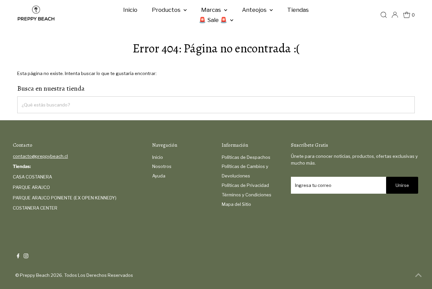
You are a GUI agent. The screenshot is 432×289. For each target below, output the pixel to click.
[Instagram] (26, 256)
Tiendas (298, 9)
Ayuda (158, 175)
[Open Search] (384, 15)
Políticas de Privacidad (245, 185)
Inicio (130, 9)
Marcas (211, 9)
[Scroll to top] (418, 275)
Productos (167, 9)
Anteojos (255, 9)
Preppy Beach (35, 275)
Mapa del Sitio (236, 204)
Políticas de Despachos (246, 157)
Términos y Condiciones (246, 194)
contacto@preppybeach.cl (40, 156)
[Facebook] (18, 256)
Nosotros (161, 166)
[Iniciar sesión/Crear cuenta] (395, 15)
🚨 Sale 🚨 (213, 20)
